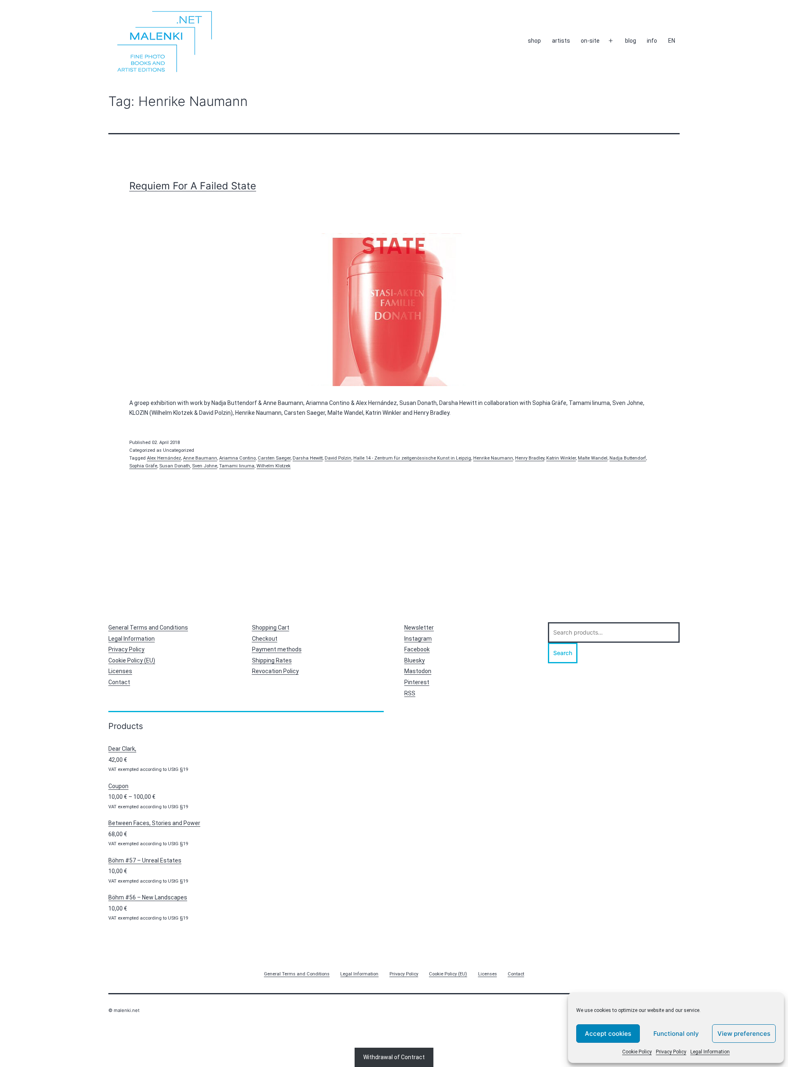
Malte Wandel (592, 458)
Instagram (418, 638)
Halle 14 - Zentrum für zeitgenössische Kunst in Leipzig (412, 458)
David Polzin (338, 458)
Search (562, 652)
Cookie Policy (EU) (131, 660)
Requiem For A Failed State (192, 186)
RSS (409, 693)
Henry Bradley (529, 458)
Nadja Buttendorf (627, 458)
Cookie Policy (637, 1052)
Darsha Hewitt (308, 458)
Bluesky (414, 660)
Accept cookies (608, 1033)
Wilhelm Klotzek (274, 466)
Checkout (264, 638)
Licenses (120, 671)
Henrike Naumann (493, 458)
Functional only (676, 1033)
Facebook (417, 649)
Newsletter (419, 627)
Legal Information (710, 1052)
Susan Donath (174, 466)
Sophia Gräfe (143, 466)
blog (630, 40)
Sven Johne (204, 466)
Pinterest (416, 682)
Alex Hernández (164, 458)
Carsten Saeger (274, 458)
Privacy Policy (671, 1052)
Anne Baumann (200, 458)
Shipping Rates (272, 660)
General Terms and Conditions (148, 627)
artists (561, 40)
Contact (119, 682)
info (652, 40)
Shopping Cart (270, 627)
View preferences (743, 1033)
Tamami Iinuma (236, 466)
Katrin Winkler (561, 458)
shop (534, 40)
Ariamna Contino (237, 458)
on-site (590, 40)
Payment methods (277, 649)
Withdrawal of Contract (394, 1057)
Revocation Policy (275, 671)
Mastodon (417, 671)
